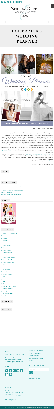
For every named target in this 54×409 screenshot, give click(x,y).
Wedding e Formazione (8, 293)
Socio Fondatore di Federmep (7, 188)
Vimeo (20, 2)
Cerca (5, 172)
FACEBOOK (6, 309)
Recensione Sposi (33, 362)
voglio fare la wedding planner (9, 286)
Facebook (2, 2)
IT (52, 5)
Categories (7, 229)
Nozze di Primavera (7, 274)
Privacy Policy (37, 378)
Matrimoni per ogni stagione (9, 257)
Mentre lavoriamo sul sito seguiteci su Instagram (12, 186)
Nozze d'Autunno (6, 267)
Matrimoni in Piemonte (8, 252)
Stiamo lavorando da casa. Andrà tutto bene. (11, 194)
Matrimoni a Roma (7, 245)
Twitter (5, 2)
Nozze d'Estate (6, 269)
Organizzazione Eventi (34, 355)
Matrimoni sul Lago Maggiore (9, 259)
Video (4, 283)
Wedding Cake (6, 291)
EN (52, 7)
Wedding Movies (6, 295)
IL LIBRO (5, 200)
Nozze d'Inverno (6, 271)
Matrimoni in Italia (6, 250)
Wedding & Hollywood (8, 288)
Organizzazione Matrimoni (34, 353)
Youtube (17, 2)
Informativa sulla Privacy (21, 407)
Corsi (4, 235)
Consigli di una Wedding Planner (10, 233)
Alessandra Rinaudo (6, 150)
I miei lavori (5, 240)
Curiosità (5, 238)
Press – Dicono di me (7, 279)
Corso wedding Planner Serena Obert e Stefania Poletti (38, 154)
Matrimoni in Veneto (7, 255)
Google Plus (8, 2)
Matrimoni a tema (6, 247)
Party (4, 276)
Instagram (11, 2)
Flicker (14, 2)
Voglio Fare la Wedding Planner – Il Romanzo (36, 359)
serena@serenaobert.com (14, 401)
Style (4, 281)
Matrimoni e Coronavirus (6, 192)
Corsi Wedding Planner (34, 357)
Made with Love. (47, 407)
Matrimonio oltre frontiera (8, 262)
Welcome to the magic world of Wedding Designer (12, 190)
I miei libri (5, 243)
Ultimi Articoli (9, 182)
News (4, 264)
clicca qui (51, 160)
